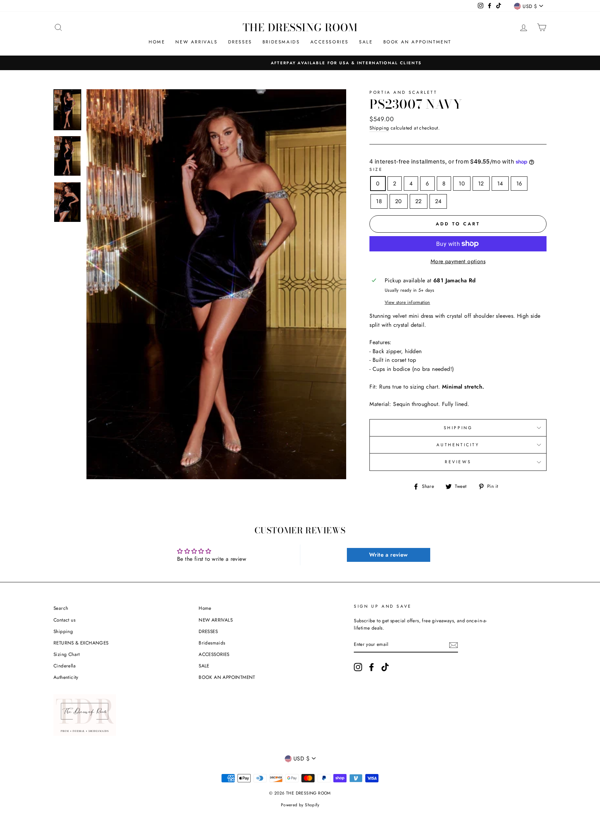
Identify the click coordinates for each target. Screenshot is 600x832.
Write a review (388, 555)
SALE (366, 42)
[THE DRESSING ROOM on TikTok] (385, 667)
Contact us (64, 619)
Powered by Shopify (300, 805)
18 (379, 201)
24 (438, 201)
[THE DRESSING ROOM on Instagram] (358, 667)
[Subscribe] (453, 644)
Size (376, 169)
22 (418, 201)
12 (481, 184)
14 (500, 184)
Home (157, 42)
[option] (300, 63)
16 (519, 184)
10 (462, 184)
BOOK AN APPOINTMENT (417, 42)
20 (398, 201)
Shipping (379, 127)
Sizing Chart (66, 654)
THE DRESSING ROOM (300, 27)
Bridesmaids (281, 42)
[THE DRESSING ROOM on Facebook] (371, 667)
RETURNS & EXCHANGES (81, 642)
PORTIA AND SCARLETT (403, 92)
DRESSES (240, 42)
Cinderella (64, 665)
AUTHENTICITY (457, 445)
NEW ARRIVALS (196, 42)
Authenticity (65, 677)
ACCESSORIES (329, 42)
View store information (407, 302)
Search (60, 608)
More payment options (458, 261)
